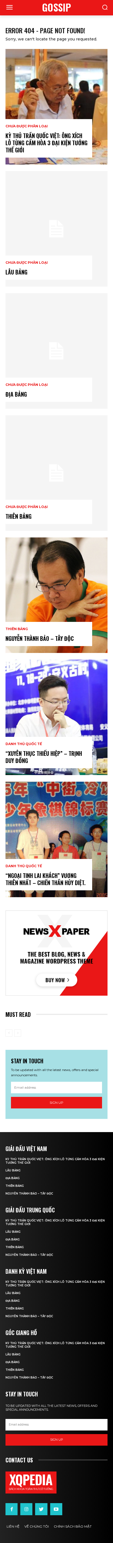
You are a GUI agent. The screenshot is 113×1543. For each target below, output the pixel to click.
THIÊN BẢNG (18, 516)
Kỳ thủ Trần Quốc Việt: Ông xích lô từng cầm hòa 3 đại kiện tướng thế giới (46, 142)
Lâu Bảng (16, 272)
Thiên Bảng (16, 629)
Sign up (56, 1102)
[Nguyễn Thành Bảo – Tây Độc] (56, 595)
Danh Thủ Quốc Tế (23, 744)
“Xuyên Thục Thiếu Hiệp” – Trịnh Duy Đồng (43, 757)
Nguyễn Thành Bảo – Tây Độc (39, 638)
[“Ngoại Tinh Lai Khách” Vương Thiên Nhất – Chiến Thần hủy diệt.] (56, 839)
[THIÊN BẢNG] (56, 473)
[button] (104, 7)
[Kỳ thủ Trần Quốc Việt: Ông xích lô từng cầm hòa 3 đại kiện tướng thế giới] (56, 106)
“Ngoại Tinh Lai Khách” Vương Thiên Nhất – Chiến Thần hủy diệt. (45, 879)
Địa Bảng (16, 394)
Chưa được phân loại (26, 126)
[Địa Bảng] (56, 351)
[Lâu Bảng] (56, 229)
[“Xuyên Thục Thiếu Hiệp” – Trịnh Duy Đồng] (56, 717)
